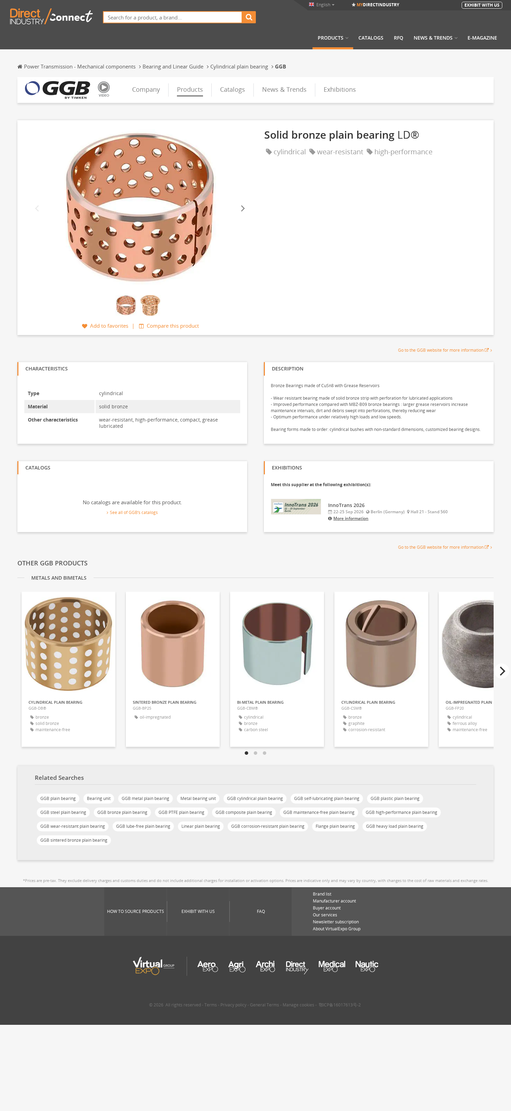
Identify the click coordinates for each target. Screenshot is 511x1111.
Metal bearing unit (198, 798)
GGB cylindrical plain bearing (255, 798)
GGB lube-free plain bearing (143, 826)
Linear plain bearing (200, 826)
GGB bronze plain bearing (122, 812)
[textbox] (172, 17)
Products (330, 38)
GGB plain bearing (58, 798)
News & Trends (433, 38)
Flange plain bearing (335, 826)
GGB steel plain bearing (63, 812)
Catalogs (370, 38)
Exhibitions (340, 89)
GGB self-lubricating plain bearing (326, 798)
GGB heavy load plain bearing (394, 826)
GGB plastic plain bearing (395, 798)
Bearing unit (99, 798)
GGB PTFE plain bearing (181, 812)
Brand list (322, 894)
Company (146, 89)
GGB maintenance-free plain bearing (319, 812)
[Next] (242, 208)
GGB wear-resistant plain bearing (72, 826)
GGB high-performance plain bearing (401, 812)
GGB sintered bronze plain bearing (73, 840)
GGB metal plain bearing (145, 798)
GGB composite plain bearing (244, 812)
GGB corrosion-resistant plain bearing (268, 826)
